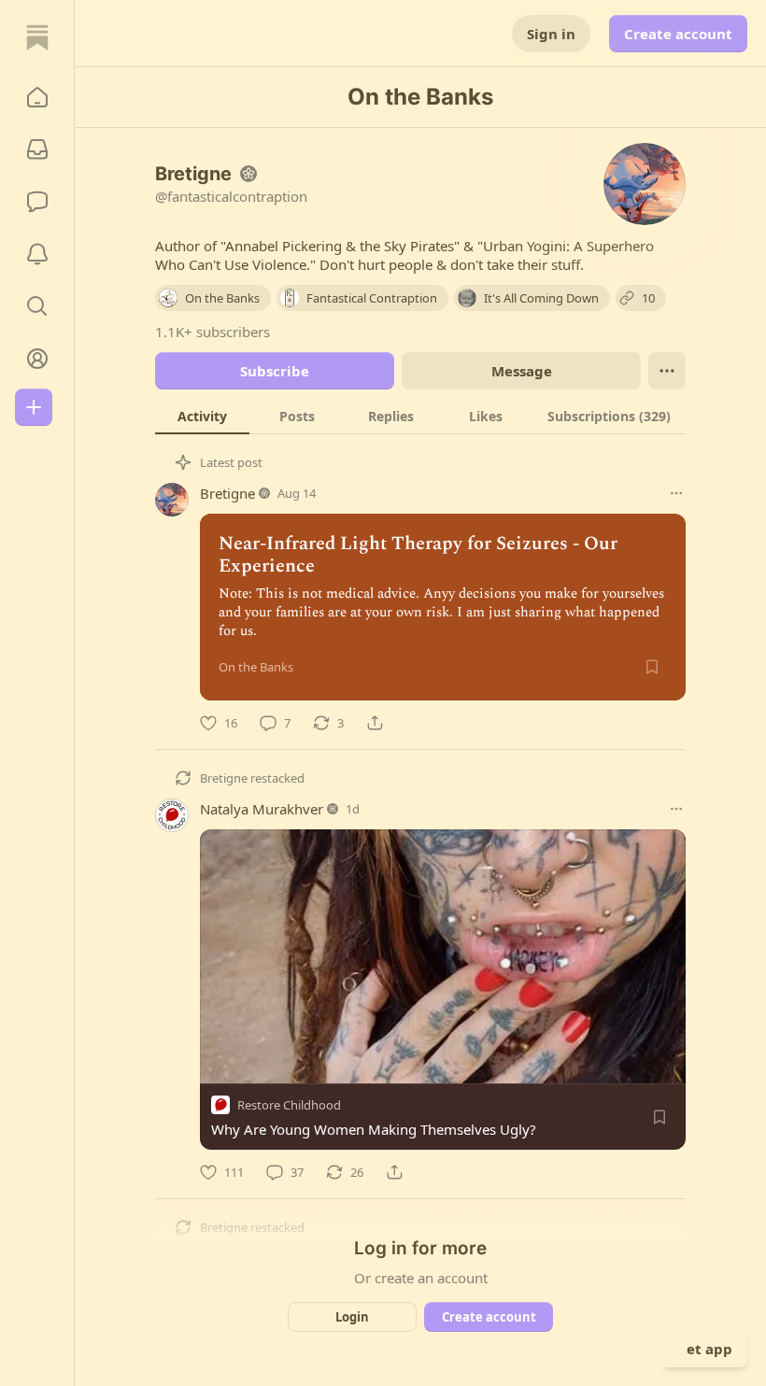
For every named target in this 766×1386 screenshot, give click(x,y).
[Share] (374, 723)
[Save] (652, 667)
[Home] (37, 37)
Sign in (551, 33)
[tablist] (420, 415)
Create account (678, 33)
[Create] (33, 407)
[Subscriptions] (37, 149)
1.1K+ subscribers (212, 331)
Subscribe (274, 370)
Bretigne (227, 493)
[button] (37, 97)
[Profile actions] (667, 370)
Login (352, 1316)
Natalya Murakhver (261, 808)
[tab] (202, 415)
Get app (704, 1348)
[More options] (676, 493)
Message (521, 370)
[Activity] (37, 254)
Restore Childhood (289, 1104)
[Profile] (37, 358)
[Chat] (37, 201)
